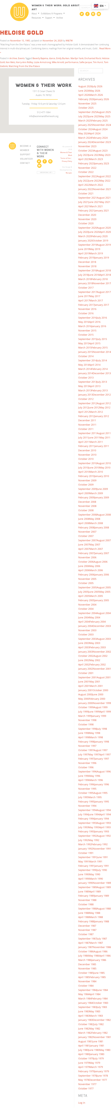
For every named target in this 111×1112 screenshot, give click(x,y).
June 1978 (102, 1075)
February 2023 (86, 163)
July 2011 (83, 437)
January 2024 (85, 142)
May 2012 (104, 407)
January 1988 (101, 921)
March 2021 (96, 206)
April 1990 (84, 878)
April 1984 (94, 994)
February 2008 (86, 527)
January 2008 (101, 527)
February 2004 (98, 621)
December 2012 (102, 394)
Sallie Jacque (85, 62)
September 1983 (87, 1007)
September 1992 (87, 835)
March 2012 (96, 411)
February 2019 (86, 257)
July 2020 (83, 231)
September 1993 (87, 823)
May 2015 (83, 343)
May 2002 (94, 660)
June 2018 (93, 274)
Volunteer (26, 158)
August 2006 (100, 561)
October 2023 (86, 150)
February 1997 (86, 758)
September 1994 (87, 810)
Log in (81, 1102)
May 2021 (104, 202)
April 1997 (105, 754)
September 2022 (87, 176)
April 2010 (84, 471)
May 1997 (93, 754)
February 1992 (100, 844)
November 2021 (102, 189)
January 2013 (85, 394)
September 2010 (87, 463)
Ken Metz (10, 62)
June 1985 (99, 972)
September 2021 (87, 197)
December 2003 (102, 626)
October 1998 (86, 724)
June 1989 (83, 891)
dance (52, 58)
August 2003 (104, 638)
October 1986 (86, 951)
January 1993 (101, 831)
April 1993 (105, 827)
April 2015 (94, 343)
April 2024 (94, 133)
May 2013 (83, 386)
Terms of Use (66, 158)
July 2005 (83, 591)
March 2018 (85, 279)
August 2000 (85, 694)
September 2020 (87, 227)
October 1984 (86, 985)
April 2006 (84, 570)
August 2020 (104, 227)
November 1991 (102, 848)
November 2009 (87, 480)
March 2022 (96, 184)
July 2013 (102, 381)
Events (21, 58)
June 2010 (93, 467)
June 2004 (83, 617)
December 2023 (102, 142)
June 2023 (93, 155)
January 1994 (101, 818)
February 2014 (100, 369)
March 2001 (96, 685)
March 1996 (96, 780)
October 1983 (100, 1002)
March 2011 (96, 441)
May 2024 (83, 133)
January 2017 (101, 304)
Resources (37, 17)
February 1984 (100, 998)
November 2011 (87, 424)
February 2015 (100, 347)
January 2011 (101, 446)
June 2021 (93, 202)
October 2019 (100, 240)
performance (71, 62)
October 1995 (86, 792)
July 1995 (83, 797)
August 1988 (104, 908)
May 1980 (104, 1050)
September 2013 (87, 381)
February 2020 (100, 236)
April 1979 (84, 1067)
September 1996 (87, 771)
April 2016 (94, 321)
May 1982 (94, 1028)
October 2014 (86, 356)
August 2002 (100, 655)
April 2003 (84, 647)
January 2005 (101, 600)
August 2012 (104, 403)
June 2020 (93, 231)
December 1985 (87, 964)
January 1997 (101, 758)
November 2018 (87, 266)
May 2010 (104, 467)
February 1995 (86, 801)
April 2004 (84, 621)
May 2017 (94, 296)
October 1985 (86, 972)
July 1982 (99, 1024)
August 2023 (100, 150)
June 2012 (93, 407)
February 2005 (86, 600)
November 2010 (87, 454)
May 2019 (94, 249)
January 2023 (101, 163)
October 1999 (86, 707)
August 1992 (104, 835)
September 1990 (87, 870)
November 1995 (87, 788)
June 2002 (83, 660)
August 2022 (104, 176)
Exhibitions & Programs (52, 13)
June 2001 (83, 681)
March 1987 (96, 942)
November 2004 (87, 604)
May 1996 (94, 775)
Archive (59, 17)
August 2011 (104, 433)
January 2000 (85, 703)
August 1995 (100, 792)
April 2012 (84, 411)
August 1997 (100, 750)
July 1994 (83, 814)
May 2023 (104, 155)
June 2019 (83, 249)
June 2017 (83, 296)
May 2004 (94, 617)
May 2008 (94, 518)
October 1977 (86, 1088)
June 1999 (93, 711)
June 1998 (83, 733)
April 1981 (84, 1045)
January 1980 (97, 1054)
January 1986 (99, 960)
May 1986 (93, 955)
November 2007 (87, 531)
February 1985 (98, 977)
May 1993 (93, 827)
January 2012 (101, 416)
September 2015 (87, 339)
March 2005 (96, 596)
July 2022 (83, 180)
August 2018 (104, 270)
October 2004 (86, 608)
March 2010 (96, 471)
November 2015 (87, 330)
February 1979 (86, 1071)
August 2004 (104, 613)
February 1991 (86, 865)
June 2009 (102, 489)
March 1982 (85, 1032)
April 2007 (84, 548)
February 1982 (100, 1032)
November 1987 (87, 930)
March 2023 (96, 159)
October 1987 (86, 934)
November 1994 (87, 805)
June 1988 (83, 912)
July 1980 (83, 1050)
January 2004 (85, 626)
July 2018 (83, 274)
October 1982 (86, 1024)
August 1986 (100, 951)
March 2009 (96, 493)
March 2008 (96, 523)
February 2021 (86, 210)
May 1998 (94, 733)
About (34, 13)
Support (49, 17)
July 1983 (102, 1007)
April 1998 (84, 737)
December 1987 (87, 925)
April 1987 (84, 942)
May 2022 (104, 180)
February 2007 (86, 553)
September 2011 (87, 433)
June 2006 (83, 566)
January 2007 (101, 553)
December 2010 (87, 450)
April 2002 (84, 664)
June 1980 (93, 1050)
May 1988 (94, 912)
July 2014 (102, 360)
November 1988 (87, 900)
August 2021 (104, 197)
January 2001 (85, 690)
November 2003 (87, 630)
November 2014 (102, 351)
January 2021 (101, 210)
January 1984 (85, 1002)
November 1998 (87, 720)
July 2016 (102, 317)
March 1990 (96, 878)
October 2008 (86, 510)
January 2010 (101, 476)
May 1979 (94, 1062)
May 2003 (94, 643)
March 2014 (85, 369)
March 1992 (85, 844)
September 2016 (87, 317)
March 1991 (95, 861)
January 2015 (85, 351)
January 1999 (99, 716)
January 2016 (99, 326)
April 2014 (94, 364)
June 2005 (93, 591)
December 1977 (98, 1079)
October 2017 (86, 287)
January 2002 (85, 668)
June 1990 (83, 874)
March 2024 (85, 137)
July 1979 (99, 1058)
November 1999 (102, 703)
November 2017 (102, 283)
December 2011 (87, 420)
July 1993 (83, 827)
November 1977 (87, 1084)
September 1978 (87, 1075)
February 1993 (86, 831)
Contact (25, 163)
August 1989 (104, 887)
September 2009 (87, 489)
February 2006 (86, 574)
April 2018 (105, 274)
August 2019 (104, 244)
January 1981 (97, 1045)
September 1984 (87, 990)
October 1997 (86, 750)
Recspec (69, 173)
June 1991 (102, 857)
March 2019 (96, 253)
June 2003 (83, 643)
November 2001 (102, 668)
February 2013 (100, 390)
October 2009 (86, 484)
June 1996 (83, 775)
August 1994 (104, 810)
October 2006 (86, 561)
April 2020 (105, 231)
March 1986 (85, 960)
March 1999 (85, 716)
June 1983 (83, 1011)
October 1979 (86, 1058)
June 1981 (97, 1041)
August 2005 (104, 587)
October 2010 (86, 458)
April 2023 (84, 159)
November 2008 (87, 506)
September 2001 (87, 677)
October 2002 (86, 655)
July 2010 (83, 467)
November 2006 (87, 557)
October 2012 (86, 399)
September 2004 (87, 613)
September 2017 (87, 292)
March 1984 (85, 998)
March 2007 (96, 548)
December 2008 (87, 501)
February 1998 (86, 741)
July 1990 (102, 870)
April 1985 (84, 977)
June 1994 (93, 814)
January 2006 (101, 574)
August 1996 (104, 771)
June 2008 (83, 518)
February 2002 (98, 664)
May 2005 (104, 591)
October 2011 (86, 429)
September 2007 (87, 540)
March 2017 (96, 300)
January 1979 (101, 1071)
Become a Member (25, 148)
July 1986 (83, 955)
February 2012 (86, 416)
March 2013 (85, 390)
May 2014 (83, 364)
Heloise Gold (21, 33)
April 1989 (95, 891)
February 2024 (100, 137)
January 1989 (101, 895)
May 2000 (83, 698)
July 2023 (83, 155)
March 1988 (96, 917)
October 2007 (86, 536)
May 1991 (83, 861)
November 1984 (87, 981)
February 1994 (86, 818)
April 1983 (84, 1015)
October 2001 (86, 673)
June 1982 (83, 1028)
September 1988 (87, 908)
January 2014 (85, 373)
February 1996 (86, 784)
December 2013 (102, 373)
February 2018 (100, 279)
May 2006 (94, 566)
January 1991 (101, 865)
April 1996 (84, 780)
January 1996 (101, 784)
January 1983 (85, 1019)
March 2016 (85, 326)
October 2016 (86, 313)
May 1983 (94, 1011)
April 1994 (105, 814)
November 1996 (87, 763)
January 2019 (101, 257)
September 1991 (87, 857)
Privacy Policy (67, 161)
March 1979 (96, 1067)
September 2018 (87, 270)
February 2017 (86, 304)
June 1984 (102, 990)
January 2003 (85, 651)
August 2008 (104, 514)
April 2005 (84, 596)
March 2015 (85, 347)
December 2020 (87, 214)
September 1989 (87, 887)
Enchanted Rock (92, 58)
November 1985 (87, 968)
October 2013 (86, 377)
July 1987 (102, 938)
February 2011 (86, 446)
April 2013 (94, 386)
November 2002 (102, 651)
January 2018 (85, 283)
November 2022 (87, 167)
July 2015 (102, 339)
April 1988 (84, 917)
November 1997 (87, 745)
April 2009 (84, 493)
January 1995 (101, 801)
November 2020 (87, 219)
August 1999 (100, 707)
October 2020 (86, 223)
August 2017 (104, 292)
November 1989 (102, 882)
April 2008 (84, 523)
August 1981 (85, 1041)
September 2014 (87, 360)
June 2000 (97, 694)
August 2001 (104, 677)
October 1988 (86, 904)
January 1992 (85, 848)
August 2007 (104, 540)
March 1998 (96, 737)
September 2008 (87, 514)
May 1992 (93, 840)
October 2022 (86, 172)
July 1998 (102, 728)
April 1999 (105, 711)
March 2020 (85, 236)
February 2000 (97, 698)
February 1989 (86, 895)
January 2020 (85, 240)
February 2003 (98, 647)
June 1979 (83, 1062)
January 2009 (101, 497)
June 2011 (93, 437)
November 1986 (102, 947)
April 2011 (84, 441)
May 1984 (83, 994)
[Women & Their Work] (19, 10)
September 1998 (87, 728)
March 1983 (96, 1015)
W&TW (69, 40)
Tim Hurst (98, 62)
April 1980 (84, 1054)
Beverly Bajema (40, 58)
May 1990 (94, 874)
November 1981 (102, 1037)
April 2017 (84, 300)
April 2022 (84, 184)
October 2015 (86, 334)
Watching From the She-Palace (24, 66)
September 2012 (87, 403)
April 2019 (84, 253)
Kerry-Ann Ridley (24, 62)
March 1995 (95, 797)
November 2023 (87, 146)
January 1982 (85, 1037)
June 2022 (93, 180)
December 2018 (87, 262)
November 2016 (87, 309)
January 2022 (85, 189)
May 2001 (94, 681)
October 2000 (100, 690)
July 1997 (83, 754)
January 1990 (85, 882)
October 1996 (86, 767)
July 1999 (83, 711)
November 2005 (87, 578)
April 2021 (84, 206)
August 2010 (104, 463)
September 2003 (87, 638)
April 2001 (84, 685)
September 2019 (87, 244)
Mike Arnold (58, 62)
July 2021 (83, 202)
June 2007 (83, 544)
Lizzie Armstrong (42, 62)
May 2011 (104, 437)
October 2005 (86, 583)
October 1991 (86, 853)
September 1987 (87, 938)
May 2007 (94, 544)
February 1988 (86, 921)
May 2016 (83, 321)
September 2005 (87, 587)
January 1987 (85, 947)
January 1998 (101, 741)
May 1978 (83, 1079)
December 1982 (102, 1019)
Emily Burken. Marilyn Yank (70, 58)
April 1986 (105, 955)
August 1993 (104, 823)
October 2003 (86, 634)
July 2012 (83, 407)
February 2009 (86, 497)
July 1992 (83, 840)
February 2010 (86, 476)
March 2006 (96, 570)
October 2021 (86, 193)
